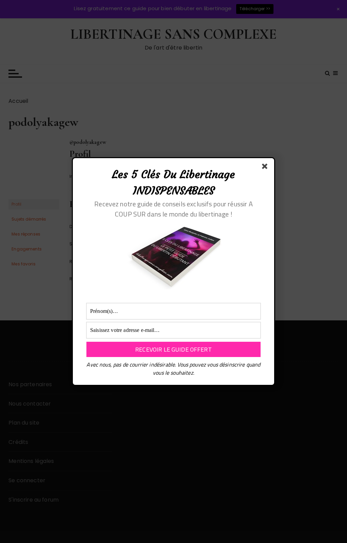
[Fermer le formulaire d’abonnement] (266, 168)
